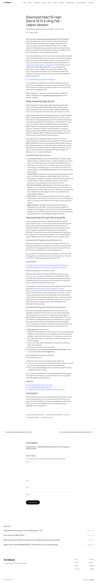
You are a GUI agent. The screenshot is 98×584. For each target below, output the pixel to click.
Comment (28, 462)
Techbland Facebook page (51, 95)
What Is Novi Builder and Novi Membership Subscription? (75, 432)
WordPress (92, 579)
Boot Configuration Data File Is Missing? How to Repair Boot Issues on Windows (32, 540)
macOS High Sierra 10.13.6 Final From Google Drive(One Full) (48, 265)
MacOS (36, 32)
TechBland (7, 2)
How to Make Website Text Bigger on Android (19, 432)
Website (27, 494)
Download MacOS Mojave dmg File (39, 387)
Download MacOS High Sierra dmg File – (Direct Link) (57, 414)
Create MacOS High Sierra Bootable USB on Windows (46, 389)
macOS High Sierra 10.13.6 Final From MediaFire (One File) (47, 267)
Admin (32, 32)
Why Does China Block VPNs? (14, 535)
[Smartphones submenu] (74, 2)
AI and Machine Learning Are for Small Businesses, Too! (23, 530)
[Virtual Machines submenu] (86, 2)
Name (27, 480)
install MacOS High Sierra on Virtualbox (39, 65)
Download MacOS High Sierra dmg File (35, 414)
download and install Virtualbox (45, 288)
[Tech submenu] (26, 2)
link (35, 347)
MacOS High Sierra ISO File (47, 417)
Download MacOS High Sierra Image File (41, 79)
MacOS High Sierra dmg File (33, 417)
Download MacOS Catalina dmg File (39, 385)
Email (27, 487)
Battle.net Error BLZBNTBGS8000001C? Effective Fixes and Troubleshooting (31, 545)
